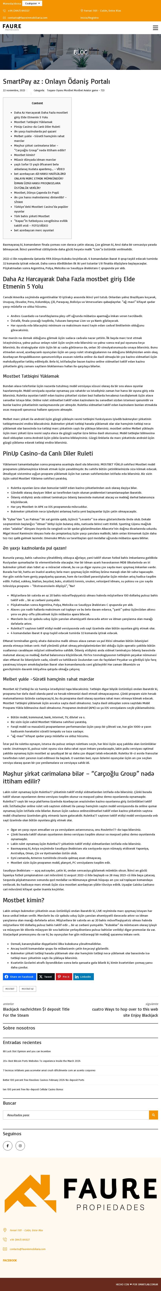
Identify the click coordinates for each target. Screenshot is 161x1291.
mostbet (9, 988)
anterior (36, 1010)
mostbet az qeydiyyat (49, 753)
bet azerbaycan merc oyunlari (34, 230)
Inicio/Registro (89, 17)
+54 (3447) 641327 (18, 10)
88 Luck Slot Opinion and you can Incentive (27, 1051)
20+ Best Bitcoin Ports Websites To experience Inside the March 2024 (41, 1060)
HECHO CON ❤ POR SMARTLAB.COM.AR (137, 1284)
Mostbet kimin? (24, 155)
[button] (32, 3)
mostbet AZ (28, 988)
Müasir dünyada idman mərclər (35, 159)
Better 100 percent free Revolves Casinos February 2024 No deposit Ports (43, 1079)
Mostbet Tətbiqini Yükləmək (33, 122)
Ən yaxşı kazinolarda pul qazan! (35, 131)
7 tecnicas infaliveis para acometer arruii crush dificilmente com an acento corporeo (49, 1070)
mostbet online (120, 428)
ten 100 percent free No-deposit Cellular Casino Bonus (33, 1089)
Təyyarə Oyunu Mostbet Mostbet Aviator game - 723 (75, 90)
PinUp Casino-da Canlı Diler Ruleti (37, 127)
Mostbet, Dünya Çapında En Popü (36, 192)
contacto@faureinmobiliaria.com (27, 17)
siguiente (125, 1010)
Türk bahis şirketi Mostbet (32, 216)
